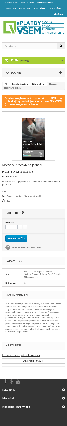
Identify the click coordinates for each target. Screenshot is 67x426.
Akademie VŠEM (54, 8)
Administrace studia (45, 3)
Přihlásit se (58, 14)
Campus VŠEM (39, 8)
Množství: (10, 222)
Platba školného (27, 3)
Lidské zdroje (38, 84)
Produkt (6, 172)
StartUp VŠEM (24, 8)
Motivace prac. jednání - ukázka (21, 355)
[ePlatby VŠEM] (33, 27)
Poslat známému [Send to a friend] (24, 196)
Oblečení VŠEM (10, 8)
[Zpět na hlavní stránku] (6, 84)
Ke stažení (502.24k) (34, 361)
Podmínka (7, 176)
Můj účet (8, 398)
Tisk (9, 201)
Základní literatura (11, 3)
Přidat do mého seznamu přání (26, 247)
